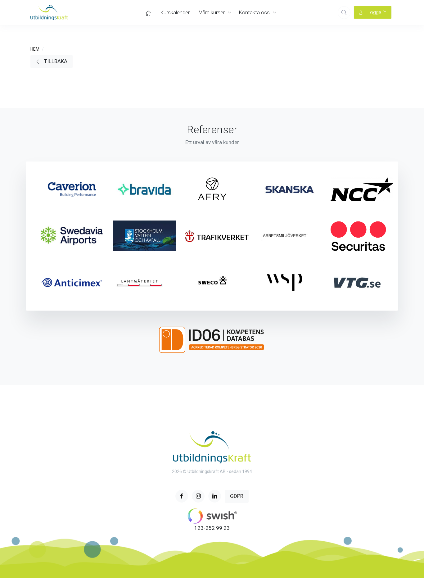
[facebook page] (181, 496)
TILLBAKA (55, 61)
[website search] (344, 12)
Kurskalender (175, 12)
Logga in (376, 12)
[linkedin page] (214, 496)
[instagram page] (198, 496)
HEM (34, 49)
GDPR (236, 496)
